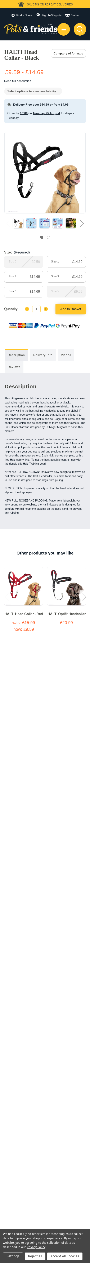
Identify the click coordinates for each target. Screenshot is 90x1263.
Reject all (35, 1256)
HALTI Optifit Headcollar (67, 614)
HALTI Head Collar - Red (23, 614)
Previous (8, 223)
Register (57, 15)
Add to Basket (70, 309)
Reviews (14, 366)
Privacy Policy (36, 1247)
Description (16, 355)
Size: (17, 252)
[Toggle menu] (63, 29)
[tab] (41, 237)
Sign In (46, 15)
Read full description (17, 81)
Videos (66, 355)
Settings (12, 1256)
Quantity (11, 309)
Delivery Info (43, 355)
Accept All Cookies (64, 1256)
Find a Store (24, 15)
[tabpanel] (18, 223)
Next (81, 223)
